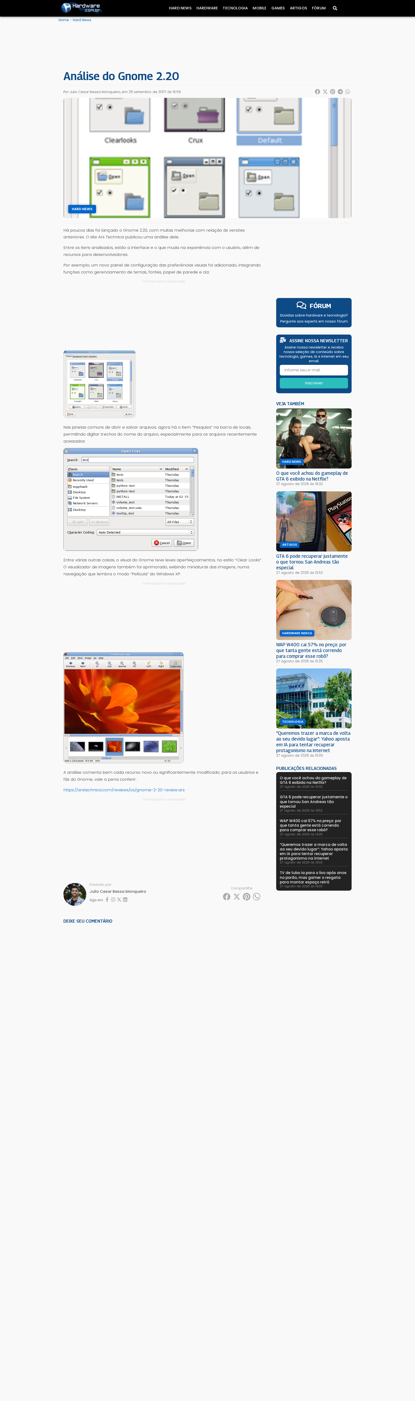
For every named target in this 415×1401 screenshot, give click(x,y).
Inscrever (314, 383)
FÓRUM (320, 306)
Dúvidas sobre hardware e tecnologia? (314, 315)
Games (278, 8)
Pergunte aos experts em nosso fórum (314, 321)
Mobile (259, 8)
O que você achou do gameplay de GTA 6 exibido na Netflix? (312, 476)
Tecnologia (235, 8)
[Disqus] (163, 994)
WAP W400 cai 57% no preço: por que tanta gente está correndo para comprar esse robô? (311, 650)
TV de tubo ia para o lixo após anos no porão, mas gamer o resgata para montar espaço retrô (313, 877)
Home (64, 20)
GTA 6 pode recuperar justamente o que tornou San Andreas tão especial (312, 561)
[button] (318, 91)
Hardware (207, 8)
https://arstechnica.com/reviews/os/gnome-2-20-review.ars (124, 790)
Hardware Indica (297, 633)
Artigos (298, 8)
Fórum (319, 8)
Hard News (180, 8)
